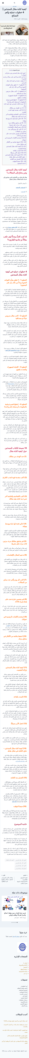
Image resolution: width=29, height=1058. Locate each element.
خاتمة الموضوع (22, 163)
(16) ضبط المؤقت (19, 161)
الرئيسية (25, 967)
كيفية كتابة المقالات (10, 860)
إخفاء (11, 70)
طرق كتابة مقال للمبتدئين (21, 860)
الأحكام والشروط (23, 965)
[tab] (17, 922)
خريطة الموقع (24, 969)
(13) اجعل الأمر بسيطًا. (18, 153)
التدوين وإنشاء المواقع (22, 988)
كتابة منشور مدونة (12, 227)
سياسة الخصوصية (23, 971)
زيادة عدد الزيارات (20, 761)
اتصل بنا (25, 963)
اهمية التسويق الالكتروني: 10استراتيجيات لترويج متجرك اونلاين (22, 879)
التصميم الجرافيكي (23, 990)
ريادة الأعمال (24, 1006)
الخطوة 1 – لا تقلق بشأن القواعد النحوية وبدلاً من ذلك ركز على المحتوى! (16, 87)
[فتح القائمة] (3, 3)
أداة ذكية (14, 801)
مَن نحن (25, 973)
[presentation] (14, 903)
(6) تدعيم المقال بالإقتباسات (17, 127)
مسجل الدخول (15, 936)
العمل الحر (14, 6)
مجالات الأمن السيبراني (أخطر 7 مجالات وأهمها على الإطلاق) (7, 878)
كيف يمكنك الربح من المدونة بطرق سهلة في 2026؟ (15, 1021)
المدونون (23, 191)
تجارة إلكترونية (24, 1002)
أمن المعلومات (24, 986)
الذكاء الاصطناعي (23, 992)
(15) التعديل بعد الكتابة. (18, 159)
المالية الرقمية (24, 998)
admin (22, 18)
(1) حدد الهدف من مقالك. (17, 108)
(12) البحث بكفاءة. (19, 150)
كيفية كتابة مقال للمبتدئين (21, 862)
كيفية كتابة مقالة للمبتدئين (20, 865)
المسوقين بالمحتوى (20, 187)
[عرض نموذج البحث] (14, 2)
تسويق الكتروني (23, 1004)
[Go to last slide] (25, 908)
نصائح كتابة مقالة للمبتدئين (20, 868)
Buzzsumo (11, 384)
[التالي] (4, 908)
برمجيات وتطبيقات (23, 1000)
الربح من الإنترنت (23, 994)
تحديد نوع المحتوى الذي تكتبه (12, 350)
